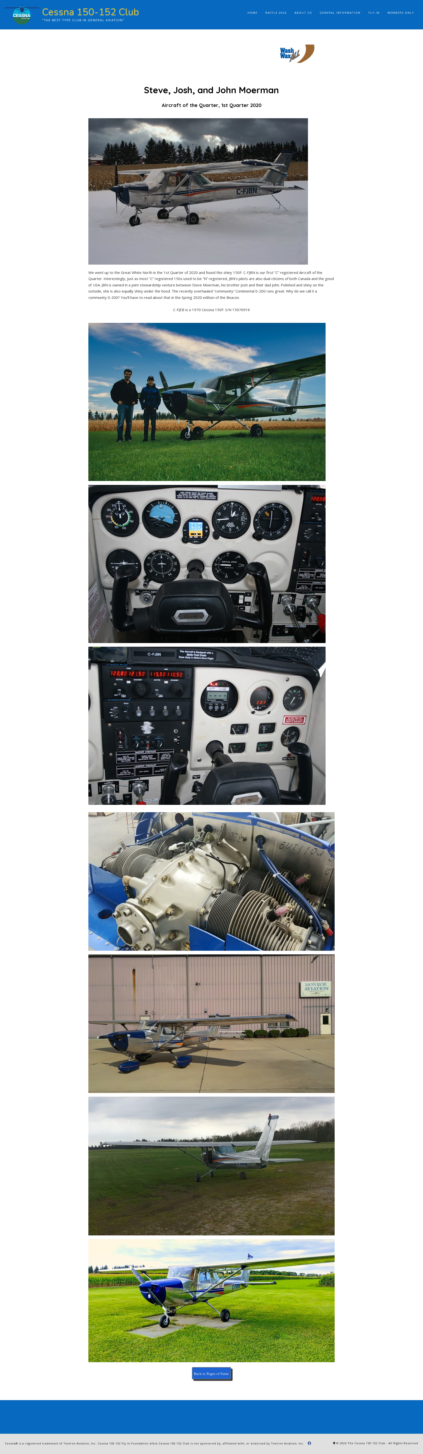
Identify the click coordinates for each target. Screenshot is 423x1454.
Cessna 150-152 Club (90, 12)
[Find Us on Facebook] (309, 1443)
